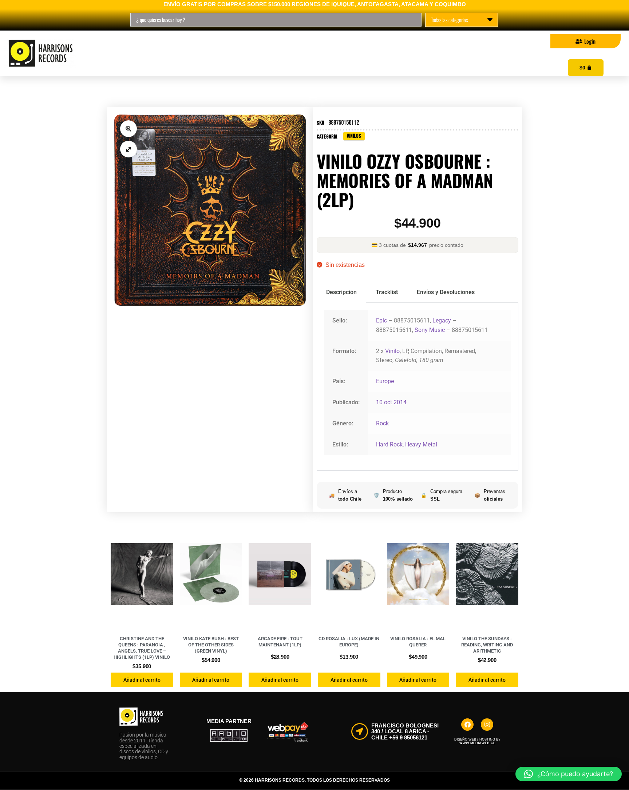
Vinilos (142, 53)
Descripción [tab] (341, 292)
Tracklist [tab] (387, 292)
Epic (381, 320)
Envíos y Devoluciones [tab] (446, 292)
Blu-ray (236, 53)
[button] (128, 128)
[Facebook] (467, 724)
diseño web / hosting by (477, 741)
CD (189, 53)
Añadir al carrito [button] (142, 680)
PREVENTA (295, 53)
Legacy (441, 320)
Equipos (353, 53)
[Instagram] (487, 724)
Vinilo (392, 351)
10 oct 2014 (391, 402)
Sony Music (430, 329)
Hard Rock (389, 444)
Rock (382, 423)
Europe (385, 381)
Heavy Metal (421, 444)
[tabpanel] (417, 387)
